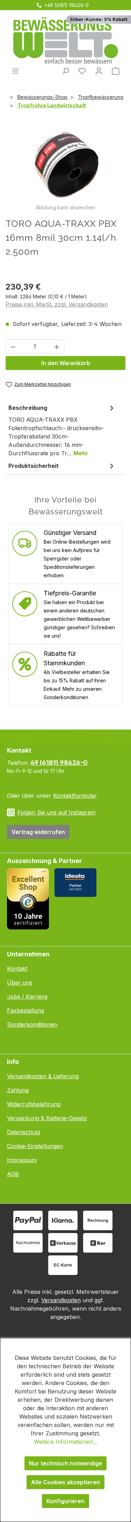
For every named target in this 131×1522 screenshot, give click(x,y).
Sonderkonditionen (32, 1024)
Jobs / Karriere (27, 996)
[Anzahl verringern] (13, 346)
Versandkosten (61, 1300)
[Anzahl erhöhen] (57, 346)
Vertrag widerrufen (38, 831)
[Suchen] (65, 71)
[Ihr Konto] (98, 71)
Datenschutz (24, 1132)
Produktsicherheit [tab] (33, 465)
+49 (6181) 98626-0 (66, 5)
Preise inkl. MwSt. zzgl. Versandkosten (57, 304)
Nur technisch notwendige (65, 1463)
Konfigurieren (65, 1501)
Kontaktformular (74, 795)
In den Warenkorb (65, 363)
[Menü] (15, 71)
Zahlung (18, 1090)
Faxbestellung (25, 1010)
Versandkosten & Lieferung (43, 1076)
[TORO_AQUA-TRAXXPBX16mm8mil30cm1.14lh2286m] (65, 164)
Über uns (19, 982)
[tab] (62, 430)
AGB (13, 1174)
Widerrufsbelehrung (33, 1104)
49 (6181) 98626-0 (59, 762)
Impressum (22, 1160)
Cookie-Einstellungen (35, 1146)
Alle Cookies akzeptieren (65, 1482)
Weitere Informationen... (65, 1441)
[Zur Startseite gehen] (65, 40)
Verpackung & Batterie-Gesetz (47, 1118)
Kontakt (17, 968)
